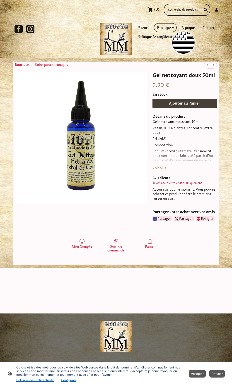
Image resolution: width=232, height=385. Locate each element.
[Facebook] (18, 29)
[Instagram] (30, 29)
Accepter (197, 373)
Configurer (68, 380)
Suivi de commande (116, 248)
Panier (150, 246)
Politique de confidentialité (35, 380)
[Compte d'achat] (216, 9)
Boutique (22, 65)
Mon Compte (82, 246)
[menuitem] (207, 65)
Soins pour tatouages (51, 65)
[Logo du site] (116, 39)
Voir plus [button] (159, 168)
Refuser (217, 373)
